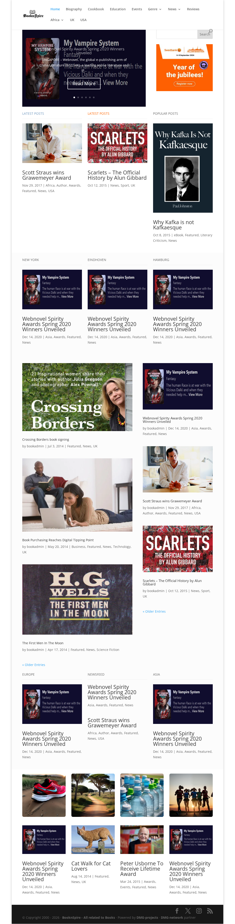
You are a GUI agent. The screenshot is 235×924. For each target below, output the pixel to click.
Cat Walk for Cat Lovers (91, 866)
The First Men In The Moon (43, 643)
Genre (152, 9)
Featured (29, 191)
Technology (122, 546)
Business (78, 546)
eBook (178, 235)
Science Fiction (108, 649)
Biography (74, 9)
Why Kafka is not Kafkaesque (173, 224)
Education (118, 9)
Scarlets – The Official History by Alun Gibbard (117, 175)
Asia (48, 337)
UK (72, 20)
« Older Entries (33, 665)
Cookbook (96, 9)
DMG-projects (147, 917)
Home (55, 9)
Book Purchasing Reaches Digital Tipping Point (58, 540)
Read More (84, 83)
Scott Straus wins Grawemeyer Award (46, 175)
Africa (54, 20)
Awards (74, 185)
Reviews (193, 9)
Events (137, 9)
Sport (125, 185)
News (172, 9)
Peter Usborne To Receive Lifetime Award (141, 869)
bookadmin (35, 446)
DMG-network (172, 917)
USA (83, 20)
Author (61, 185)
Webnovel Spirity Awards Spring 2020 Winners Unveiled (84, 50)
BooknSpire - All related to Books (88, 917)
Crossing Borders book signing (45, 439)
